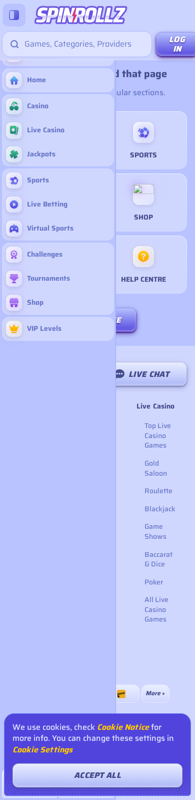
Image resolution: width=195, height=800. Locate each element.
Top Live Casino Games (157, 435)
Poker (153, 581)
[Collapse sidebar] (14, 15)
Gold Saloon (155, 468)
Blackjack (160, 508)
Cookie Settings (42, 749)
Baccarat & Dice (158, 559)
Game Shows (155, 531)
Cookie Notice (123, 727)
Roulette (158, 490)
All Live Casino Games (156, 609)
